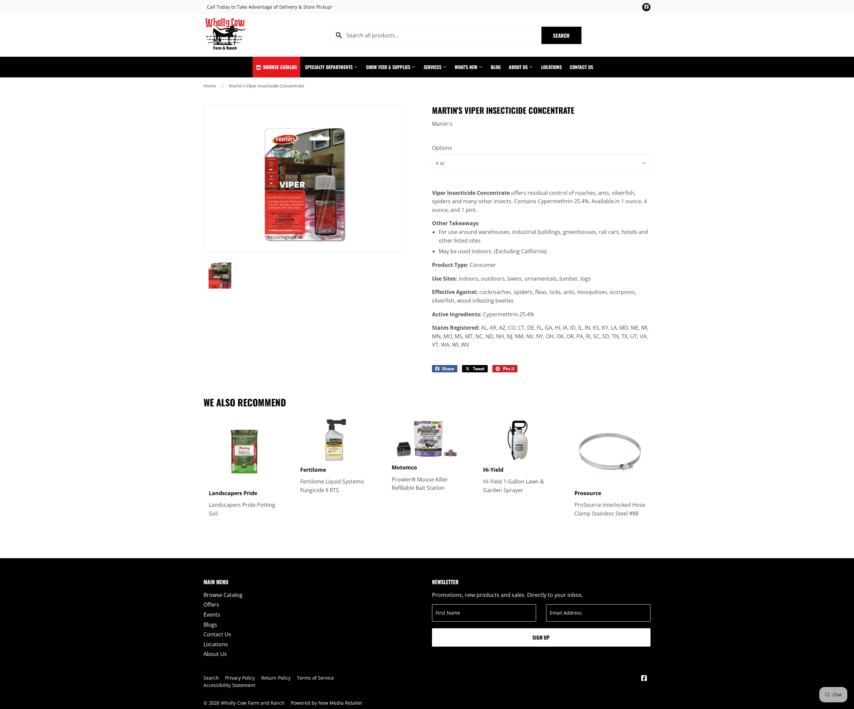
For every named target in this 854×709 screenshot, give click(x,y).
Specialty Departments (329, 66)
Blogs (210, 624)
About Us (519, 66)
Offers (211, 604)
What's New (467, 66)
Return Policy (276, 678)
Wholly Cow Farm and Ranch (253, 703)
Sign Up (541, 637)
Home (209, 86)
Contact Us (581, 66)
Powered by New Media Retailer (326, 703)
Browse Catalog (279, 66)
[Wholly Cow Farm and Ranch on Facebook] (644, 678)
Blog (496, 66)
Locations (551, 66)
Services (433, 66)
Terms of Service (315, 678)
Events (211, 614)
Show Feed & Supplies (389, 66)
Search (567, 35)
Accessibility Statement (229, 685)
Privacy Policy (240, 678)
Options (442, 147)
